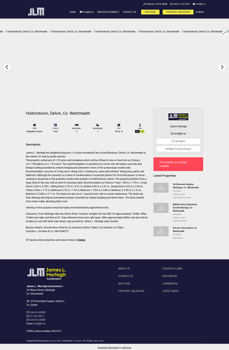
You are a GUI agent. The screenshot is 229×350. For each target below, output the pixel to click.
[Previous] (7, 67)
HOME (73, 12)
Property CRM (80, 341)
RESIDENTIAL (170, 276)
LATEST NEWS (170, 291)
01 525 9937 (37, 316)
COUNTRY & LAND (172, 268)
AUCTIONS (150, 12)
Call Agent (179, 141)
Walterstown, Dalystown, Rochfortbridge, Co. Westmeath (185, 207)
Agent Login (99, 341)
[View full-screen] (224, 33)
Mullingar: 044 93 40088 (156, 4)
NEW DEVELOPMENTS (108, 12)
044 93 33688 (37, 319)
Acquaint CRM (55, 341)
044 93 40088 (37, 312)
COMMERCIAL (170, 283)
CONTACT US (129, 12)
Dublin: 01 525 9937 (181, 4)
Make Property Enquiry (179, 149)
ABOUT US (124, 268)
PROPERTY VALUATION (178, 12)
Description (33, 144)
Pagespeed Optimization (108, 348)
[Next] (221, 67)
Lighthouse (126, 348)
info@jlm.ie (200, 4)
